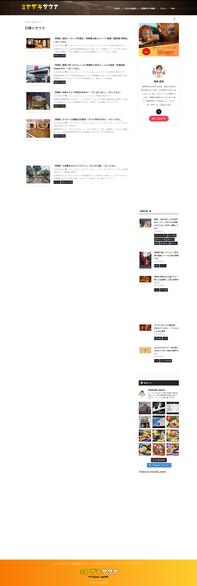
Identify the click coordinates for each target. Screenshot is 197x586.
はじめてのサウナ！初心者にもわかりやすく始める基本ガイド (166, 351)
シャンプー (99, 45)
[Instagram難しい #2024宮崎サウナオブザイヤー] (145, 408)
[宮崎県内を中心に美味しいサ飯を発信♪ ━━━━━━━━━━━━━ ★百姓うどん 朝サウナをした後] (159, 435)
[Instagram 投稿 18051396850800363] (159, 422)
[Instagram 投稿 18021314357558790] (159, 408)
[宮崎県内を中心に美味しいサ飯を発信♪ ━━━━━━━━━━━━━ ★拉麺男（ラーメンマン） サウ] (159, 449)
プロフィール (165, 105)
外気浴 (112, 45)
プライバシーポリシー (116, 564)
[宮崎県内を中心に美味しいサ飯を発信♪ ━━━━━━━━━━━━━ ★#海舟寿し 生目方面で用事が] (145, 435)
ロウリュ (125, 123)
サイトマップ (131, 564)
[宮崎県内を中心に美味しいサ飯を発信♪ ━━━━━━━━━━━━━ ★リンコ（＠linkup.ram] (145, 449)
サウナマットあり (87, 45)
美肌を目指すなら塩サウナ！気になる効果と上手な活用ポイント (166, 280)
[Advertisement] (77, 153)
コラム (163, 8)
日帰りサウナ (120, 45)
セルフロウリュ (109, 123)
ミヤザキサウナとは (61, 564)
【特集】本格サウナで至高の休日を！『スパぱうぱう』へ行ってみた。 (88, 92)
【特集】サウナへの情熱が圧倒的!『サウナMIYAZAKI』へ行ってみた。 (88, 119)
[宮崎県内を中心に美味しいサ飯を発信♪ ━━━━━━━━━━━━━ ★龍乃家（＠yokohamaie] (172, 422)
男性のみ (73, 126)
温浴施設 (67, 172)
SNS (173, 8)
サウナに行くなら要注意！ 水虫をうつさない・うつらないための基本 (166, 328)
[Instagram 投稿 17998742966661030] (145, 422)
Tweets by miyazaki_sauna (152, 471)
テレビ (106, 45)
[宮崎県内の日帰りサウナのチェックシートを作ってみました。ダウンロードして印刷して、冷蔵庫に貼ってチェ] (172, 408)
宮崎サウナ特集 (148, 8)
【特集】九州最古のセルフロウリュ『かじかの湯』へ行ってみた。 (86, 166)
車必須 (73, 172)
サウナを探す (130, 8)
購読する (147, 383)
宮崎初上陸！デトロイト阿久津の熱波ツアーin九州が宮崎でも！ (166, 255)
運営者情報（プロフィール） (82, 564)
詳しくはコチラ (158, 118)
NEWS (117, 8)
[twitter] (158, 111)
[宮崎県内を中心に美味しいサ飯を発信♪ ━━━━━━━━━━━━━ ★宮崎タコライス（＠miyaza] (172, 435)
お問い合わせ (100, 564)
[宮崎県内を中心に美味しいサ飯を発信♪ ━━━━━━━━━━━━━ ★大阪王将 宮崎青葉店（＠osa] (172, 449)
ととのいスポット (74, 45)
